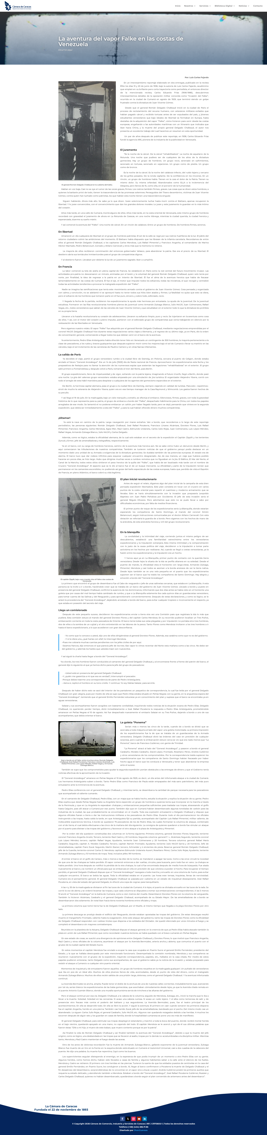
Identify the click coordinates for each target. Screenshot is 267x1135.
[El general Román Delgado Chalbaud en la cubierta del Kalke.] (87, 180)
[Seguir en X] (128, 1119)
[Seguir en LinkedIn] (144, 1119)
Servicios (203, 6)
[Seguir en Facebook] (122, 1119)
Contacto (258, 6)
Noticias (243, 6)
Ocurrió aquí (65, 50)
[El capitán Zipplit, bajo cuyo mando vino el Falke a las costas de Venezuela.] (87, 574)
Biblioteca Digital (223, 6)
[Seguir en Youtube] (139, 1119)
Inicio (178, 6)
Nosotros (188, 6)
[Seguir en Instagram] (133, 1119)
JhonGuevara (141, 1130)
